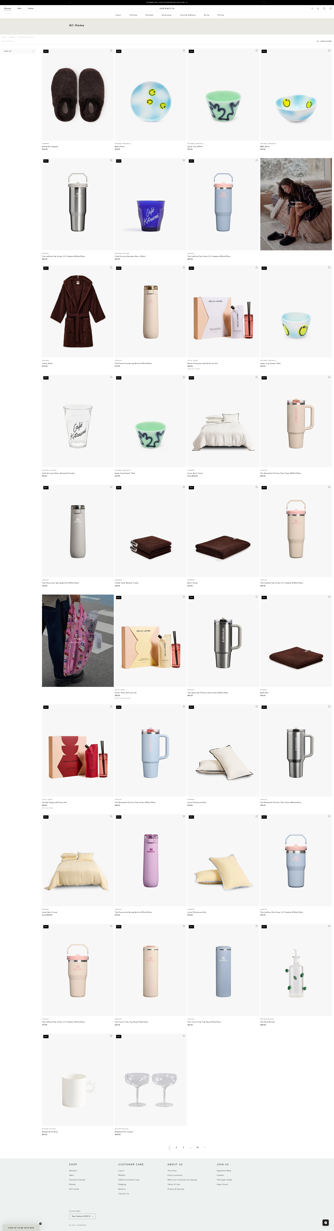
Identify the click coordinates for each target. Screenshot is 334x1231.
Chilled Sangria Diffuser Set (54, 802)
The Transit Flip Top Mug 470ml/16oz (131, 1022)
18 (197, 1147)
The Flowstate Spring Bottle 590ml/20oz (133, 363)
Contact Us (123, 1194)
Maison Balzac (267, 1019)
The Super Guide (224, 1180)
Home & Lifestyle (77, 1180)
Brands (72, 1184)
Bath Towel (192, 583)
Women (12, 37)
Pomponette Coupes (124, 1132)
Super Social (222, 1184)
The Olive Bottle (267, 1022)
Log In (121, 1171)
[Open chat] (326, 1222)
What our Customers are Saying (182, 1180)
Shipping (122, 1184)
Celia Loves (192, 360)
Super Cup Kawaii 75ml (270, 363)
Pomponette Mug (50, 1132)
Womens (73, 1171)
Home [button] (31, 8)
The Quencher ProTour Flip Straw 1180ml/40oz (281, 802)
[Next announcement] (264, 2)
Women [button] (7, 8)
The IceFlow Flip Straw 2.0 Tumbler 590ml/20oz (281, 912)
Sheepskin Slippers (50, 146)
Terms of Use (174, 1184)
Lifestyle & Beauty (25, 37)
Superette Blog (224, 1171)
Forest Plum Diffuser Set (126, 693)
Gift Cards (74, 1189)
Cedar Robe (47, 363)
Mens (71, 1175)
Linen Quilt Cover (195, 473)
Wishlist (121, 1175)
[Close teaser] (40, 1223)
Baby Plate (120, 146)
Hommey (45, 143)
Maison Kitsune (122, 253)
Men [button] (19, 8)
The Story (172, 1171)
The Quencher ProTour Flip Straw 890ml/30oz (280, 473)
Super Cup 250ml (195, 146)
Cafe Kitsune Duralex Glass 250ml (130, 256)
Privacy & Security (176, 1189)
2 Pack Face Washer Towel (126, 583)
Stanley (45, 253)
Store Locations (175, 1175)
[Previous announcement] (70, 2)
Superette (82, 1225)
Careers (220, 1175)
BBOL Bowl (265, 146)
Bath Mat (264, 693)
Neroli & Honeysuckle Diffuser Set (202, 363)
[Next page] (204, 1147)
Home (4, 37)
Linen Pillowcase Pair (196, 802)
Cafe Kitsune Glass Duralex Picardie (58, 473)
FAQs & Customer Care (128, 1180)
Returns (122, 1189)
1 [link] (169, 1147)
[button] (312, 8)
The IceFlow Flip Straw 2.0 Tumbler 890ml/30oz (63, 256)
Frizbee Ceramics (123, 143)
